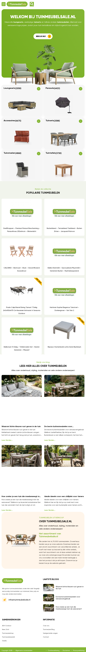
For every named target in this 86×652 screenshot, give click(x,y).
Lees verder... (7, 440)
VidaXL (4, 641)
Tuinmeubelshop (8, 633)
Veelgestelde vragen (50, 633)
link (21, 217)
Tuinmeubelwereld (8, 637)
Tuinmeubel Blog (49, 629)
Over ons (46, 625)
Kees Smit (5, 629)
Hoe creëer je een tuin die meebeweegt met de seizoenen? (69, 608)
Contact (46, 637)
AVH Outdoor (6, 625)
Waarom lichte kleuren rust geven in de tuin (21, 426)
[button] (4, 4)
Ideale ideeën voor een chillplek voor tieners (64, 496)
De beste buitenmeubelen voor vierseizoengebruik (68, 598)
